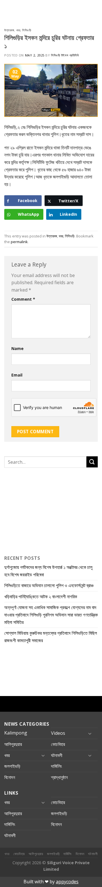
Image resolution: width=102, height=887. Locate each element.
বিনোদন (9, 777)
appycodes (67, 881)
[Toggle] (90, 733)
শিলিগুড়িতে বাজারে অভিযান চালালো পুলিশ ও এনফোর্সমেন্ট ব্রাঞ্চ (49, 585)
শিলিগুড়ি (26, 30)
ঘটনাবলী (56, 755)
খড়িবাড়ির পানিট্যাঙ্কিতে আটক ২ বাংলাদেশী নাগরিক (40, 596)
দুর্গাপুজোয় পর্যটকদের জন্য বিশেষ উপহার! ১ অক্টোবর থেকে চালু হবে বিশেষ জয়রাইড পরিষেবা (48, 571)
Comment (23, 299)
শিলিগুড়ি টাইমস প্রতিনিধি (65, 55)
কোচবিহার (58, 744)
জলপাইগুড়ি (12, 766)
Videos (58, 733)
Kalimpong (15, 733)
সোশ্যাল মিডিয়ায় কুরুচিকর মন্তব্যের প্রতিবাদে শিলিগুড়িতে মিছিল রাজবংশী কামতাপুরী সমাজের (50, 637)
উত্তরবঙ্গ (9, 30)
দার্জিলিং (56, 766)
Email (16, 375)
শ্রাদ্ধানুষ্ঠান (59, 777)
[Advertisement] (39, 510)
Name (17, 348)
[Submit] (92, 461)
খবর (18, 30)
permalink (19, 241)
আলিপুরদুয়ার (13, 744)
